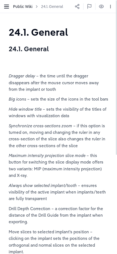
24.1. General (52, 6)
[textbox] (38, 32)
